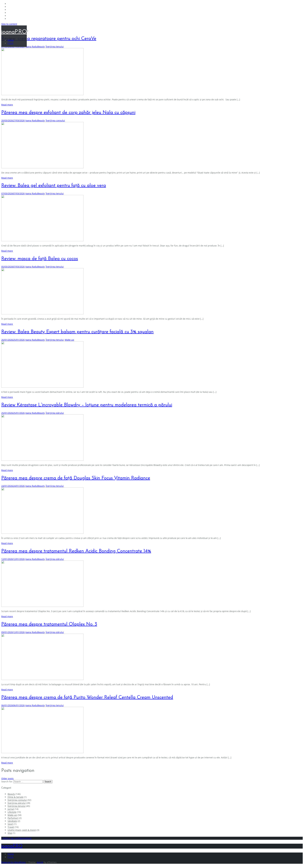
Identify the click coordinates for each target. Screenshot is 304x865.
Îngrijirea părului (55, 412)
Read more (7, 104)
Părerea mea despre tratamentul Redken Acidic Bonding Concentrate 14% (76, 551)
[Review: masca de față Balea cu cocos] (42, 313)
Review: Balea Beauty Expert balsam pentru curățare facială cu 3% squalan (77, 331)
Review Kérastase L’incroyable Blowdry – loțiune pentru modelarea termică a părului (86, 405)
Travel (11, 827)
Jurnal (11, 808)
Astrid (40, 862)
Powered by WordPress (13, 862)
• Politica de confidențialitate (16, 838)
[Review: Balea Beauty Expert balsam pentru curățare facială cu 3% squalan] (42, 386)
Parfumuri (13, 817)
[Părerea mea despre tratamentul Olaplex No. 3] (42, 679)
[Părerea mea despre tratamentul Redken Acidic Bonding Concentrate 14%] (42, 605)
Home (11, 40)
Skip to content (9, 23)
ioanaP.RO (14, 32)
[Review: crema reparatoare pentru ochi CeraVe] (42, 94)
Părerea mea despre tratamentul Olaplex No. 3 (49, 624)
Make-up (69, 339)
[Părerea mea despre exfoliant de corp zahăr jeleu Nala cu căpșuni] (42, 167)
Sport (10, 824)
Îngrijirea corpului (55, 120)
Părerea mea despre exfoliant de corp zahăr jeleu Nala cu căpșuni (68, 112)
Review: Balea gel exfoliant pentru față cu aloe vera (53, 185)
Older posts (7, 778)
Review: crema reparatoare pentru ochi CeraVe (48, 38)
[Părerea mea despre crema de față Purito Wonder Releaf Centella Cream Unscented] (42, 752)
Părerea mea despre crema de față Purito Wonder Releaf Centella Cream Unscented (87, 697)
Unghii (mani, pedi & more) (22, 830)
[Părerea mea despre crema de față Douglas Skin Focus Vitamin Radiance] (42, 532)
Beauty (41, 46)
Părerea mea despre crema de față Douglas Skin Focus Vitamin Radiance (75, 478)
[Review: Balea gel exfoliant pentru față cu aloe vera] (42, 240)
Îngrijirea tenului (55, 46)
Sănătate (12, 821)
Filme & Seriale (15, 796)
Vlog (10, 833)
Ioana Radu (31, 46)
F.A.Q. (11, 43)
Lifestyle (12, 811)
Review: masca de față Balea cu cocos (39, 258)
